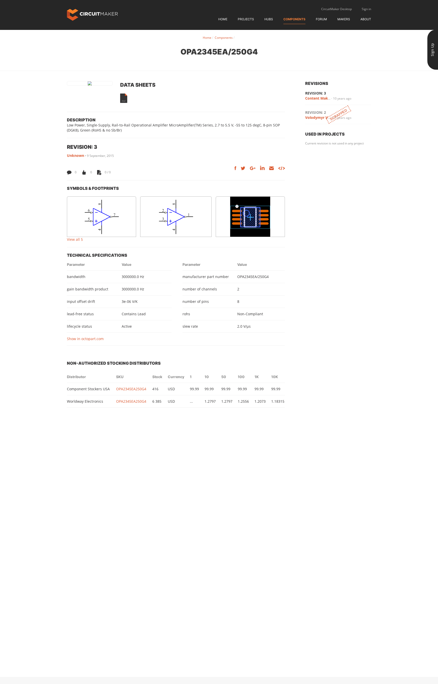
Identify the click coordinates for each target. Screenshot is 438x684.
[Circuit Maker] (92, 14)
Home (222, 19)
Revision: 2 (315, 112)
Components (294, 19)
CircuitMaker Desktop (336, 9)
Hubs (268, 19)
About (365, 19)
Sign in (366, 9)
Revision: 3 (315, 93)
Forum (321, 19)
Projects (246, 19)
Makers (343, 19)
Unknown (75, 155)
